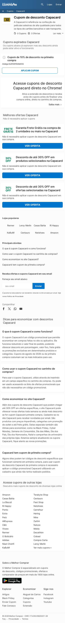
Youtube (48, 602)
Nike (36, 517)
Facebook (48, 594)
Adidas (5, 540)
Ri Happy (54, 225)
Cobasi (37, 536)
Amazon (54, 232)
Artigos (5, 594)
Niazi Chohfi (8, 544)
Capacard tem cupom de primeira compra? (23, 264)
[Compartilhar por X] (9, 309)
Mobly (37, 528)
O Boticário (7, 536)
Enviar (38, 286)
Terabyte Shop (41, 494)
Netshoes (39, 232)
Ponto (5, 509)
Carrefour (38, 509)
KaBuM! (11, 232)
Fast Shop (39, 502)
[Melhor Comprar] (20, 4)
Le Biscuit (7, 502)
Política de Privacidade (15, 296)
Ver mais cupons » (43, 547)
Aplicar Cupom (30, 70)
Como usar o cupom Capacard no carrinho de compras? (30, 254)
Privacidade (14, 619)
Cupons (10, 11)
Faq (3, 619)
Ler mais (57, 33)
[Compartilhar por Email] (21, 309)
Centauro (25, 232)
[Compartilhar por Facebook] (3, 309)
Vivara (5, 528)
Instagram (49, 598)
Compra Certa (40, 540)
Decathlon (39, 532)
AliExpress (7, 521)
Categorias (28, 598)
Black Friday (8, 598)
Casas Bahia (40, 225)
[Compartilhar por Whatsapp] (15, 309)
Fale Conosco (9, 605)
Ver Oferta (32, 145)
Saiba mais (54, 104)
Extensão (27, 605)
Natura (37, 525)
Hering (37, 513)
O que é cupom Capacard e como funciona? (24, 248)
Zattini (37, 521)
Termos (25, 619)
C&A (4, 525)
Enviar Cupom (9, 602)
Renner (10, 225)
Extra (4, 513)
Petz (4, 517)
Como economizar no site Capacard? (20, 259)
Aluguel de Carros (32, 594)
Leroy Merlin (25, 225)
